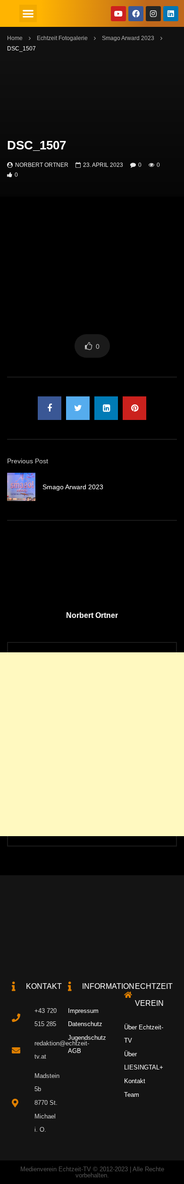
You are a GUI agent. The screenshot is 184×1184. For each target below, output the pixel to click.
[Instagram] (153, 13)
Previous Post (27, 461)
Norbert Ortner (41, 165)
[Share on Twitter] (78, 408)
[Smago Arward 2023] (21, 487)
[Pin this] (134, 408)
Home (15, 38)
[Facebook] (135, 13)
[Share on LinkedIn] (106, 408)
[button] (28, 14)
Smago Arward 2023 (128, 38)
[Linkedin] (170, 13)
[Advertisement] (92, 744)
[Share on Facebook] (49, 408)
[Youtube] (118, 13)
